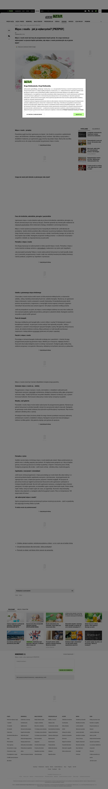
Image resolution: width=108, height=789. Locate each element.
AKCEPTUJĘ (79, 114)
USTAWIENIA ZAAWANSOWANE (34, 114)
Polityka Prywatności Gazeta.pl (71, 109)
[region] (54, 98)
